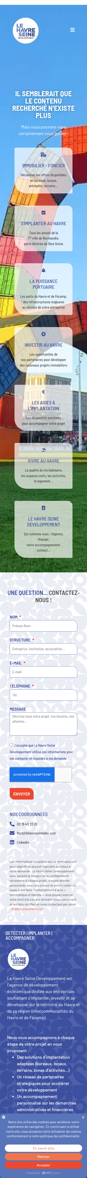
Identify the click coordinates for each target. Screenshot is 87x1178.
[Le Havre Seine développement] (43, 508)
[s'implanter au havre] (43, 212)
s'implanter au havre (43, 223)
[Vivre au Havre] (43, 450)
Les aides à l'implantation (43, 405)
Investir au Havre (44, 345)
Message (18, 709)
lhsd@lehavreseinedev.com (27, 909)
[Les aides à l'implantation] (43, 392)
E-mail (16, 663)
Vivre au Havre (43, 461)
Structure (20, 640)
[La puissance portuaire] (43, 270)
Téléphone (20, 686)
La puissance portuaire (43, 284)
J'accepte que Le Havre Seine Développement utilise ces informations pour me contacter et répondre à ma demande (41, 751)
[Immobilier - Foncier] (43, 154)
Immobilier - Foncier (43, 165)
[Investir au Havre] (43, 334)
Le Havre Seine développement (43, 521)
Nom (14, 617)
